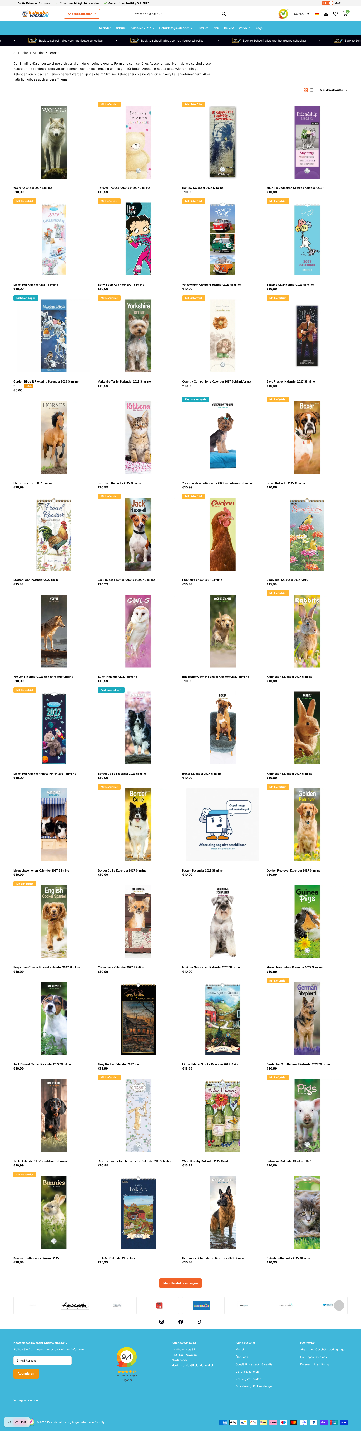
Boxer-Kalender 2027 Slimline (201, 773)
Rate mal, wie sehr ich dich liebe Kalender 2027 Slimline (135, 1161)
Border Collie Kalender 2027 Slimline (122, 870)
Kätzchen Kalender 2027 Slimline (120, 483)
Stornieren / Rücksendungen (254, 1386)
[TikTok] (200, 1322)
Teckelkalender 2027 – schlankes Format (40, 1161)
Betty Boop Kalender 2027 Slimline (121, 284)
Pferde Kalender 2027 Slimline (33, 483)
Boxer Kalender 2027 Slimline (286, 483)
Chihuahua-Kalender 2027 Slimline (121, 967)
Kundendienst (245, 1342)
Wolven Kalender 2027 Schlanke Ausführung (43, 676)
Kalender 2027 (141, 28)
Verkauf (244, 28)
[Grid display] (306, 90)
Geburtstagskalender (174, 28)
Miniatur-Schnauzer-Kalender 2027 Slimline (211, 967)
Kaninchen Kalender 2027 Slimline (290, 676)
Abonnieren (26, 1373)
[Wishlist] (335, 13)
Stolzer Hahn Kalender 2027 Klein (35, 579)
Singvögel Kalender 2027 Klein (287, 579)
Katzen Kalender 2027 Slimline (202, 870)
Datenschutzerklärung (314, 1364)
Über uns (242, 1357)
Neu (216, 28)
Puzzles (202, 28)
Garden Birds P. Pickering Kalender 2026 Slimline (46, 381)
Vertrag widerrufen (25, 1400)
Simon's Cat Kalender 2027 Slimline (290, 284)
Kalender (104, 28)
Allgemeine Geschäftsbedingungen (323, 1349)
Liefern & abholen (247, 1371)
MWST (333, 3)
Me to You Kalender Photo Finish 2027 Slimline (44, 773)
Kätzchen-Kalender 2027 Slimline (289, 1258)
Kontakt (241, 1349)
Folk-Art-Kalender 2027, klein (117, 1258)
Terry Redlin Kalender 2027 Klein (119, 1064)
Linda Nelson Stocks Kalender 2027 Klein (210, 1064)
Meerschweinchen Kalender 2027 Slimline (41, 870)
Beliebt (229, 28)
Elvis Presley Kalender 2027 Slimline (291, 381)
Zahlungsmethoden (248, 1379)
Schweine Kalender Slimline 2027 (289, 1161)
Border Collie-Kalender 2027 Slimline (122, 773)
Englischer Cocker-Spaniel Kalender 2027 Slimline (215, 676)
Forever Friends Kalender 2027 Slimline (124, 187)
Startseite (20, 53)
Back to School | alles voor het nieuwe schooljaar (131, 40)
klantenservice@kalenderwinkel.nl (194, 1365)
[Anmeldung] (326, 13)
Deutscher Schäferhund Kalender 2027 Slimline (298, 1064)
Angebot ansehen (80, 13)
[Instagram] (161, 1322)
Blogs (259, 28)
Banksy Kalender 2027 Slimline (203, 187)
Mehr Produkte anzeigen (180, 1283)
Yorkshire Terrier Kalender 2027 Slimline (124, 381)
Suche (223, 14)
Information (308, 1342)
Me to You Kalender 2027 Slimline (35, 284)
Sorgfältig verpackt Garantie (254, 1364)
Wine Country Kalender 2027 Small (205, 1161)
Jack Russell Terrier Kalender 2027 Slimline (126, 579)
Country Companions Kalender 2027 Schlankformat (216, 381)
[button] (339, 1305)
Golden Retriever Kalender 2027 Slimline (293, 870)
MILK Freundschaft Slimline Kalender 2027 (295, 187)
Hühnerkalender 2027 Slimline (202, 579)
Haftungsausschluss (313, 1357)
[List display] (311, 90)
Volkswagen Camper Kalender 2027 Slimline (211, 284)
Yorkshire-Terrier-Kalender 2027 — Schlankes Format (217, 483)
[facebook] (180, 1322)
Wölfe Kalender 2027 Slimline (32, 187)
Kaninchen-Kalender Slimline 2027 (36, 1258)
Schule (121, 28)
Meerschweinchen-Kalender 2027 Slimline (295, 967)
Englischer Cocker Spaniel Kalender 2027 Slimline (46, 967)
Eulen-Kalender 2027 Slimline (117, 676)
